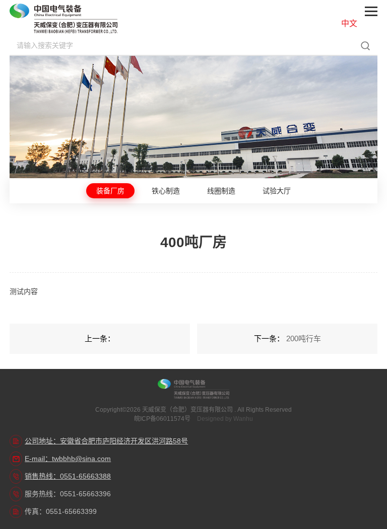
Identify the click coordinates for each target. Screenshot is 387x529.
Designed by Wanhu (225, 418)
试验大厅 (277, 191)
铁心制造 (166, 191)
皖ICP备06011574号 (162, 418)
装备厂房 (110, 191)
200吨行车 (303, 338)
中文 (349, 23)
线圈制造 (221, 191)
